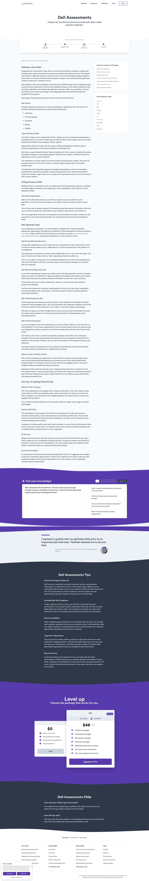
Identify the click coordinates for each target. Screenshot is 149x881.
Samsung (99, 129)
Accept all (9, 873)
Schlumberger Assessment (84, 863)
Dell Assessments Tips (103, 84)
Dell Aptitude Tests (102, 75)
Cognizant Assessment (83, 853)
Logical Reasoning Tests (28, 853)
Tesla (98, 126)
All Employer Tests (81, 867)
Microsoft (100, 123)
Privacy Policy (107, 856)
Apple (98, 113)
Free (50, 751)
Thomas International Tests (57, 863)
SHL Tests (52, 853)
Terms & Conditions (109, 860)
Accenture (100, 119)
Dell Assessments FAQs (104, 87)
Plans (113, 3)
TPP (98, 104)
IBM (98, 107)
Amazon (99, 101)
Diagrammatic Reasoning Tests (30, 856)
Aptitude (83, 3)
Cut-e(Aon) (25, 234)
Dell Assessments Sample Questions (108, 81)
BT (97, 116)
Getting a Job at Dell (103, 69)
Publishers (104, 3)
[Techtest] (27, 3)
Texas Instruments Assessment (85, 849)
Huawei (99, 110)
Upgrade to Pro (90, 761)
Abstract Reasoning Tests (29, 860)
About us (106, 853)
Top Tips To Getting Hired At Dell (107, 78)
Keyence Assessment (82, 856)
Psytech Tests (53, 856)
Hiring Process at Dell (103, 72)
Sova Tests (52, 849)
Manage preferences (16, 877)
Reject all (23, 873)
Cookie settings (108, 863)
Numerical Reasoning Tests (29, 849)
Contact (105, 849)
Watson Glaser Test (55, 860)
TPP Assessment (81, 860)
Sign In (123, 3)
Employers (94, 3)
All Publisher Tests (54, 867)
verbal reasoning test (32, 236)
